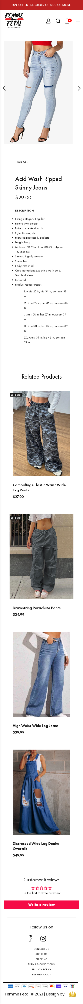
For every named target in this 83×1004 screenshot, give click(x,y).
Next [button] (75, 88)
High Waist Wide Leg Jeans (36, 725)
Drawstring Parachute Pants (37, 607)
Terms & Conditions (41, 964)
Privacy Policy (41, 969)
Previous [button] (8, 88)
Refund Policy (41, 974)
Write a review (41, 904)
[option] (38, 92)
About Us (42, 954)
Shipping (41, 959)
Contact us (41, 949)
